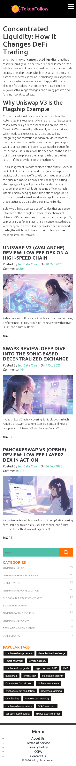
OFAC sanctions (47, 706)
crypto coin (29, 675)
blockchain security (52, 675)
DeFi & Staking (11, 636)
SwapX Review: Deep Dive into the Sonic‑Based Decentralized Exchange (36, 353)
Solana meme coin (48, 683)
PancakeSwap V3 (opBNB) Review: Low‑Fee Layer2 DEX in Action (34, 455)
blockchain (11, 675)
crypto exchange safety (18, 706)
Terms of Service (38, 743)
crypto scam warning (37, 698)
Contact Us (38, 756)
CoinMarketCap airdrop (18, 683)
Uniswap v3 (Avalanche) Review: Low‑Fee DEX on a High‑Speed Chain (35, 253)
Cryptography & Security (18, 613)
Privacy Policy (38, 747)
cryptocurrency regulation (20, 691)
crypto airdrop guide (17, 668)
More (8, 336)
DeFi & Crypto (11, 583)
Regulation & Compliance (19, 628)
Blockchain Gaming (15, 605)
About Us (38, 738)
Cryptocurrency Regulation (21, 590)
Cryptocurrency (13, 568)
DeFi (65, 668)
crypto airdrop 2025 (46, 668)
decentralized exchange (51, 653)
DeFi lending (12, 698)
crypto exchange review (19, 653)
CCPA (38, 751)
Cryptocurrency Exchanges (20, 575)
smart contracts (14, 660)
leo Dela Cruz (27, 264)
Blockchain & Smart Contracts (22, 598)
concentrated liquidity (17, 713)
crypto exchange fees (48, 713)
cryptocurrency (37, 660)
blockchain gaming (51, 691)
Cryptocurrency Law (16, 620)
